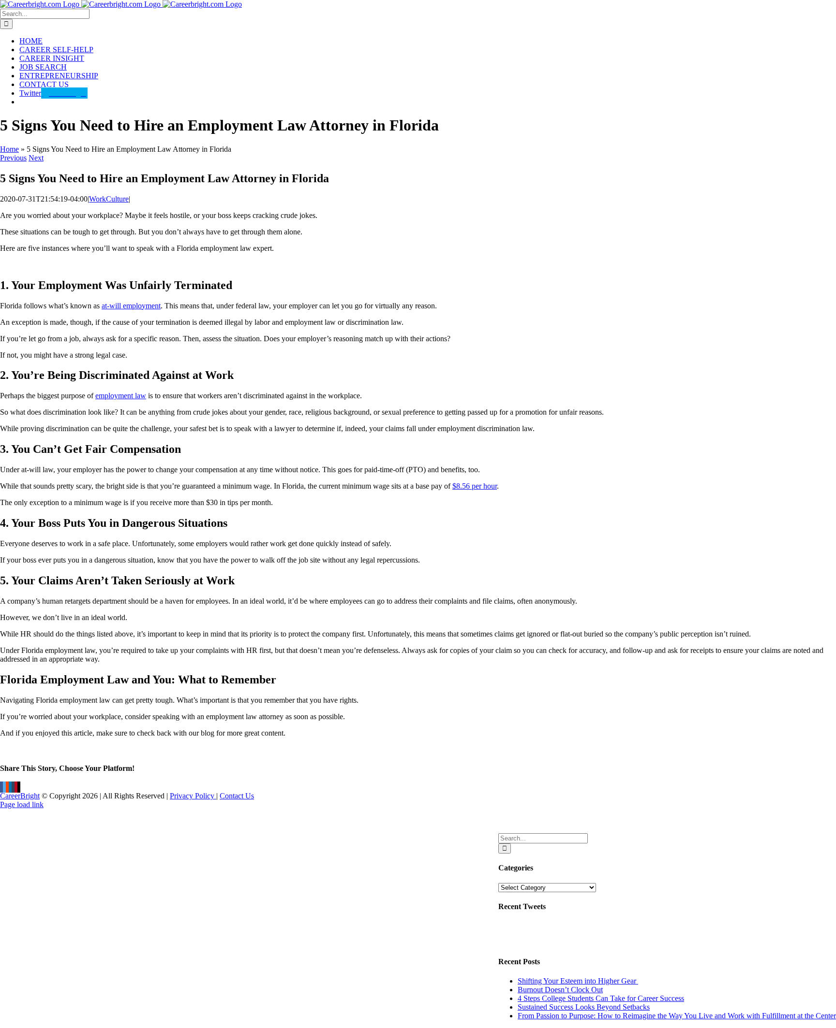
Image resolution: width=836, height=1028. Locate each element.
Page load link (22, 804)
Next (36, 158)
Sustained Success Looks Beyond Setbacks (584, 1007)
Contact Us (237, 796)
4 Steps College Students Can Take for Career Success (601, 998)
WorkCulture (109, 199)
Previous (13, 158)
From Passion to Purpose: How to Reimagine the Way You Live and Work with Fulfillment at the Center (677, 1016)
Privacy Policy (193, 796)
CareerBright (20, 796)
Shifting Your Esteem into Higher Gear (578, 981)
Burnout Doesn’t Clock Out (560, 989)
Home (9, 149)
